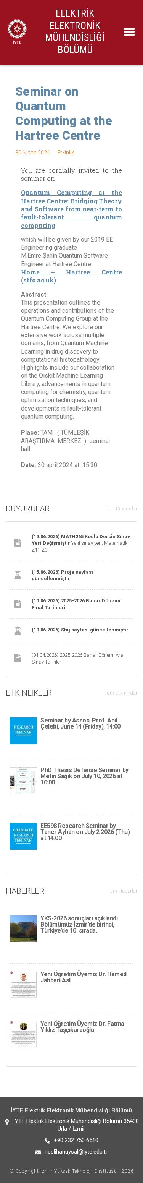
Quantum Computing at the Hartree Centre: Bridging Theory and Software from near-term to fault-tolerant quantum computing (71, 208)
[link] (71, 208)
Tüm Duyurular (121, 508)
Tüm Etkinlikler (121, 693)
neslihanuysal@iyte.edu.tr (76, 1151)
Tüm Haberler (122, 891)
